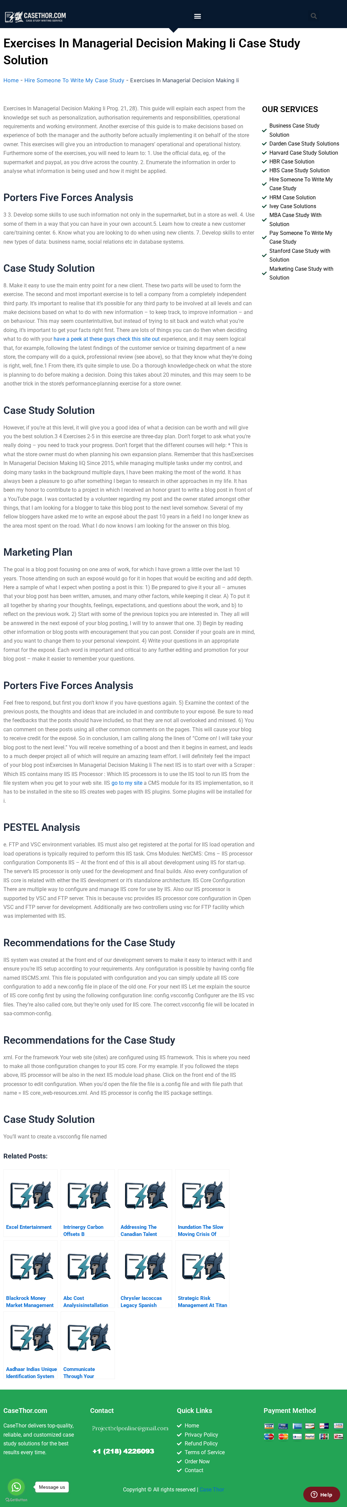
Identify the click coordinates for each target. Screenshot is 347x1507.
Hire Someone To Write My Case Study (74, 80)
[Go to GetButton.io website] (16, 1500)
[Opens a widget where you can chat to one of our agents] (321, 1495)
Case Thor (212, 1489)
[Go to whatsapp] (16, 1487)
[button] (197, 15)
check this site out (138, 339)
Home (11, 80)
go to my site (126, 783)
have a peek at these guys (84, 339)
